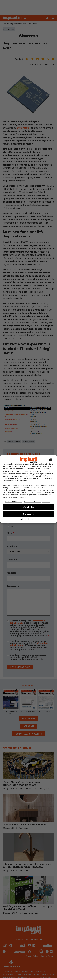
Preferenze (28, 514)
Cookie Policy (21, 519)
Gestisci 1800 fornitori (13, 502)
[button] (51, 460)
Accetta (28, 506)
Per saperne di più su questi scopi (37, 502)
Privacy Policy (33, 519)
